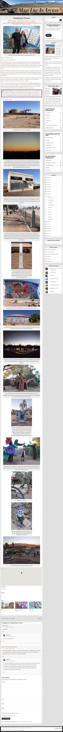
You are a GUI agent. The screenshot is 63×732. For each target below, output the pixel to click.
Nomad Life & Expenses (50, 147)
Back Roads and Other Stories (50, 249)
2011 (48, 235)
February (50, 219)
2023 (48, 184)
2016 (48, 224)
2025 (48, 179)
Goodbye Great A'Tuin (54, 278)
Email (3, 703)
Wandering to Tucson (21, 18)
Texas (16, 24)
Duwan (14, 20)
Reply (3, 631)
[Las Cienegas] (35, 605)
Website (3, 708)
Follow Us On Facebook (53, 240)
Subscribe (48, 35)
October (49, 202)
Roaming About (48, 256)
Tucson (19, 24)
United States (48, 127)
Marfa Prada (38, 23)
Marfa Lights (32, 23)
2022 (48, 186)
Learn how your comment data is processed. (24, 721)
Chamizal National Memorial (17, 23)
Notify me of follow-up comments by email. (11, 713)
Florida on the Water (50, 162)
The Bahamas (48, 165)
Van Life (47, 150)
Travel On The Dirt (31, 22)
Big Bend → (40, 618)
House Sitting (48, 145)
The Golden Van (48, 259)
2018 (48, 196)
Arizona (14, 22)
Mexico (47, 120)
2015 (48, 226)
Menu (32, 14)
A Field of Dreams (53, 272)
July (49, 209)
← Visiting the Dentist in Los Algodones (8, 618)
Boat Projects (48, 160)
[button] (21, 573)
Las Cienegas (31, 609)
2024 (48, 182)
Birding (47, 140)
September (50, 205)
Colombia (48, 115)
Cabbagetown (49, 142)
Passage (47, 167)
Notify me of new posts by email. (9, 715)
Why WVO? (52, 291)
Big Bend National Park (5, 72)
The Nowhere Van (48, 261)
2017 (48, 221)
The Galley (48, 170)
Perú (47, 122)
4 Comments (32, 20)
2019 (48, 193)
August (49, 207)
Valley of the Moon (26, 24)
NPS (13, 24)
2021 (48, 189)
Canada (47, 112)
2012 (48, 233)
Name (3, 699)
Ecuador (47, 117)
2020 (48, 191)
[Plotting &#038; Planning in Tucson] (21, 605)
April (49, 214)
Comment (4, 681)
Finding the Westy (53, 281)
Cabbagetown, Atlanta (54, 288)
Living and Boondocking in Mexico (51, 254)
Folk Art (26, 23)
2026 (48, 177)
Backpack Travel (49, 137)
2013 (48, 231)
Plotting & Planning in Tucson (20, 609)
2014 (48, 228)
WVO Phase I (52, 275)
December (50, 197)
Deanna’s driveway (30, 87)
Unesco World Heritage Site (51, 125)
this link (30, 435)
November (50, 200)
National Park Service (21, 22)
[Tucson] (7, 605)
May (49, 212)
